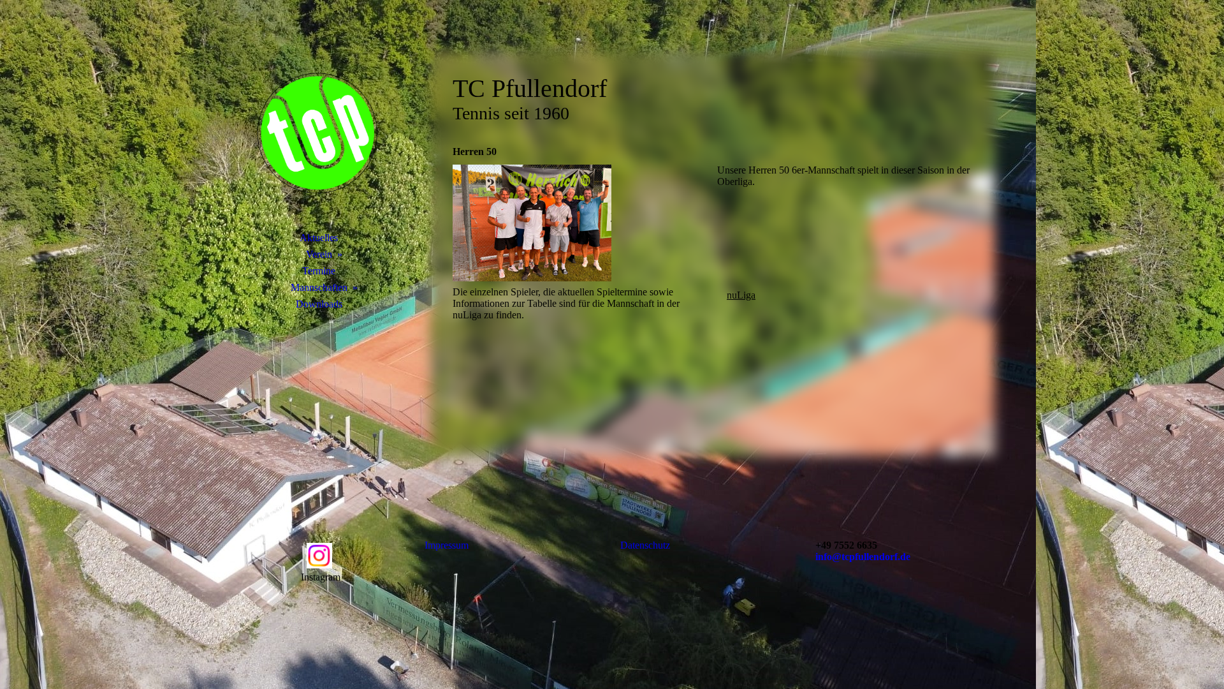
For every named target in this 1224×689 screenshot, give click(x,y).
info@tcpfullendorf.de (862, 556)
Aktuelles (319, 237)
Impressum (447, 545)
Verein (319, 254)
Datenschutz (645, 545)
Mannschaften (319, 287)
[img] (318, 131)
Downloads (319, 304)
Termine (318, 270)
